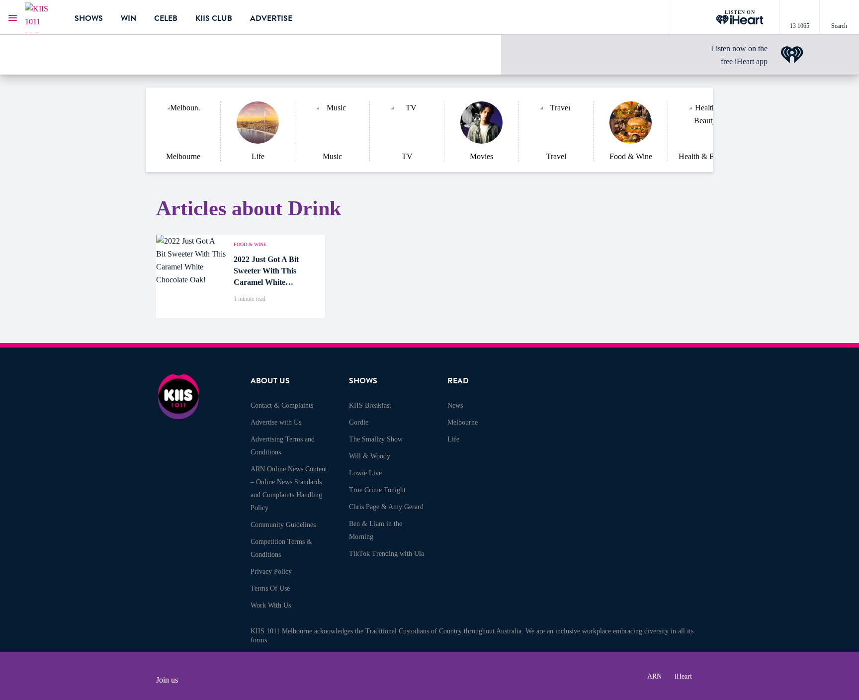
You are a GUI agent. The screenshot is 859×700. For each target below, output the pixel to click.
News (455, 405)
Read (458, 381)
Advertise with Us (276, 422)
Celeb (165, 18)
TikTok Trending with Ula (386, 553)
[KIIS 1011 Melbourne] (42, 17)
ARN (654, 676)
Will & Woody (369, 456)
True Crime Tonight (377, 490)
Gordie (358, 422)
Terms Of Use (270, 588)
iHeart (683, 676)
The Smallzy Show (376, 439)
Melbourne (462, 422)
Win (128, 18)
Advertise (271, 18)
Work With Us (271, 605)
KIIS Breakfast (370, 405)
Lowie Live (365, 473)
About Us (270, 381)
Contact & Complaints (282, 405)
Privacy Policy (271, 571)
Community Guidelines (283, 524)
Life (453, 439)
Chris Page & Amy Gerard (386, 507)
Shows (89, 18)
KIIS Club (213, 18)
